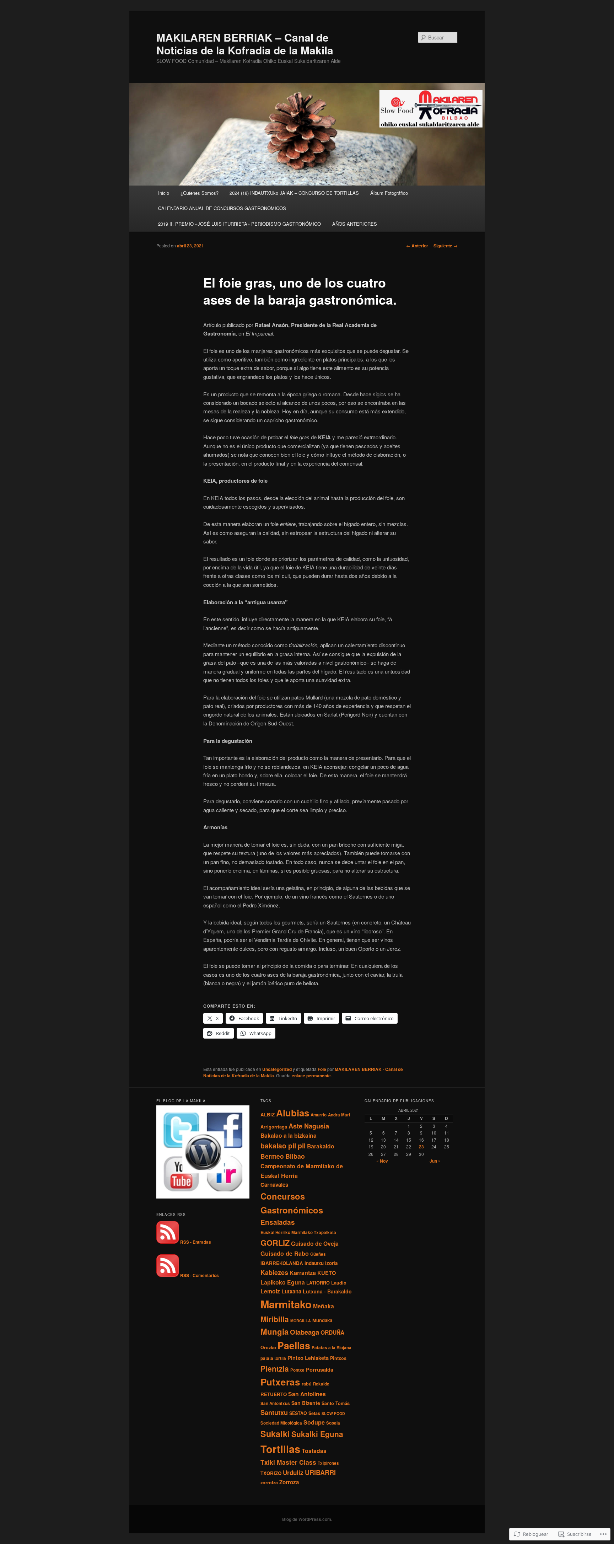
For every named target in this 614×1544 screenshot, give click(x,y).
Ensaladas (277, 1222)
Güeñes (318, 1254)
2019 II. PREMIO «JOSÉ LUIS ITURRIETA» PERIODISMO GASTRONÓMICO (239, 223)
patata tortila (273, 1358)
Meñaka (323, 1306)
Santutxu (274, 1412)
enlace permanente (311, 1075)
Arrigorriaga (273, 1127)
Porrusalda (319, 1369)
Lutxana (291, 1291)
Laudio (338, 1283)
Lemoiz (270, 1291)
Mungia (274, 1331)
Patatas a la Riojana (331, 1348)
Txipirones (328, 1463)
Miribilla (274, 1319)
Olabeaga (304, 1332)
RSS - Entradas (195, 1242)
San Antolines (307, 1394)
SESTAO (298, 1413)
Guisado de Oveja (315, 1243)
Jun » (435, 1161)
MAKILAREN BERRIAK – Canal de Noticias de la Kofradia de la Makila (244, 44)
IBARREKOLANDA (281, 1263)
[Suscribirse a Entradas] (167, 1242)
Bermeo (272, 1156)
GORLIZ (275, 1242)
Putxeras (280, 1381)
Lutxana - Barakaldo (327, 1291)
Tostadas (314, 1451)
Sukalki (275, 1434)
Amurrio (319, 1115)
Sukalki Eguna (317, 1433)
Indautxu (314, 1263)
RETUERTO (273, 1394)
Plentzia (274, 1368)
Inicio (163, 192)
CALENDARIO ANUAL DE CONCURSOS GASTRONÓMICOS (222, 208)
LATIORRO (318, 1283)
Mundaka (322, 1320)
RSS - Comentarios (199, 1275)
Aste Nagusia (309, 1126)
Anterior (417, 245)
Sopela (333, 1423)
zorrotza (269, 1482)
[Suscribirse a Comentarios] (167, 1275)
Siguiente (445, 245)
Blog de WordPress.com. (307, 1519)
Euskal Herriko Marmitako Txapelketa (298, 1232)
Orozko (268, 1347)
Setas (314, 1413)
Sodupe (314, 1422)
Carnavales (274, 1185)
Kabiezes (274, 1272)
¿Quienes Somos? (200, 192)
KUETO (326, 1273)
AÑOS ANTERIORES (354, 223)
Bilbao (295, 1156)
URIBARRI (320, 1472)
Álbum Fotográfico (389, 192)
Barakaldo (320, 1146)
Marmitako (286, 1304)
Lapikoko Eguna (282, 1282)
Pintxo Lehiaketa (308, 1358)
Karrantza (303, 1273)
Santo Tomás (336, 1403)
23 (421, 1146)
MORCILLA (300, 1320)
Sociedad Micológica (281, 1423)
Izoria (331, 1263)
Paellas (294, 1345)
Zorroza (289, 1482)
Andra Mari (339, 1115)
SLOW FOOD (333, 1413)
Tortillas (280, 1448)
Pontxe (297, 1370)
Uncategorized (277, 1069)
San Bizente (305, 1402)
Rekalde (321, 1384)
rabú (307, 1384)
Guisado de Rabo (284, 1253)
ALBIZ (267, 1114)
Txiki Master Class (288, 1462)
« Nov (382, 1161)
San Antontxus (275, 1403)
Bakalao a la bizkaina (288, 1135)
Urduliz (293, 1472)
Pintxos (338, 1358)
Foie (322, 1069)
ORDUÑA (332, 1332)
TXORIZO (270, 1473)
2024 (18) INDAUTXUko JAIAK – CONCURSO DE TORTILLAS (294, 192)
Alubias (292, 1112)
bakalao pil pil (283, 1146)
